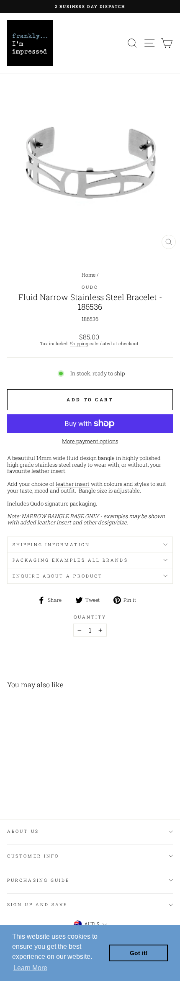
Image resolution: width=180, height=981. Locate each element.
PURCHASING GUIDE (38, 880)
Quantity (90, 616)
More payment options (90, 441)
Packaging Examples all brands (70, 560)
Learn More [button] (30, 967)
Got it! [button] (139, 953)
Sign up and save (37, 904)
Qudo (90, 287)
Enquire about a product (58, 576)
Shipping (79, 344)
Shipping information (51, 544)
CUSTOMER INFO (33, 856)
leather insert (73, 484)
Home (88, 275)
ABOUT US (23, 831)
